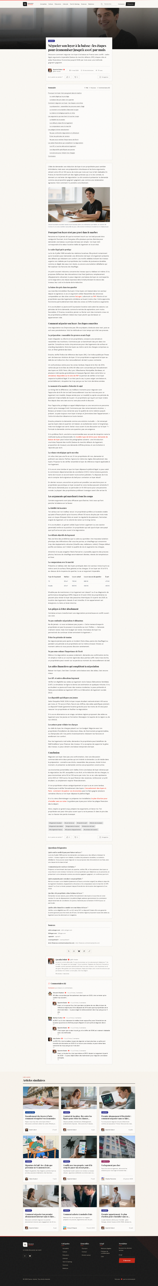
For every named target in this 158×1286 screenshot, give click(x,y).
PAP (94, 296)
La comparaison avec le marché (60, 126)
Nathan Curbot (58, 1018)
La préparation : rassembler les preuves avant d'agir (67, 106)
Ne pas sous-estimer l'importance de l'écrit (64, 140)
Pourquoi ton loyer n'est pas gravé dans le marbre (65, 93)
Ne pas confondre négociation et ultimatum (64, 133)
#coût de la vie (69, 823)
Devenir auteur (86, 1255)
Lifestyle (65, 4)
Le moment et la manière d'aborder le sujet (64, 110)
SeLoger (78, 296)
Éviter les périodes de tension (60, 136)
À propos (84, 1248)
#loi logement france (55, 829)
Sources (93, 88)
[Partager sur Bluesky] (79, 951)
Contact (84, 1252)
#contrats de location (90, 829)
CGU (102, 1256)
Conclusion (52, 156)
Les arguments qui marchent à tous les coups (63, 116)
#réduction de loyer (88, 826)
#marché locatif (82, 823)
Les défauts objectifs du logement (61, 123)
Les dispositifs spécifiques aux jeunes (62, 150)
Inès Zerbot (57, 1038)
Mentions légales (106, 1248)
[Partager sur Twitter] (69, 951)
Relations (91, 4)
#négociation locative (72, 826)
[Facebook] (25, 1256)
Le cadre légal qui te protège (59, 96)
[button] (79, 28)
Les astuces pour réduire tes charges (62, 153)
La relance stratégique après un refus (62, 113)
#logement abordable (56, 826)
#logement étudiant (55, 823)
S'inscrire (130, 4)
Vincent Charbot (58, 993)
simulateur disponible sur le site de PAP (63, 376)
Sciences (84, 4)
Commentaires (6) (104, 88)
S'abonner (127, 1260)
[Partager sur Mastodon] (84, 951)
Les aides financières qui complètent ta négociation (65, 143)
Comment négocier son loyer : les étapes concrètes (65, 103)
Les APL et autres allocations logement (63, 146)
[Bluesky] (30, 1256)
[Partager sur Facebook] (74, 951)
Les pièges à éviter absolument (58, 130)
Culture (50, 4)
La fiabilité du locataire (57, 120)
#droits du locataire (96, 823)
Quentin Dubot (61, 959)
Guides (51, 41)
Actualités (43, 4)
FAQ (87, 88)
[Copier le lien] (89, 951)
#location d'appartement (73, 829)
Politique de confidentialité (105, 1252)
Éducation (58, 4)
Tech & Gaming (74, 4)
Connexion (121, 4)
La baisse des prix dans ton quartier (62, 100)
